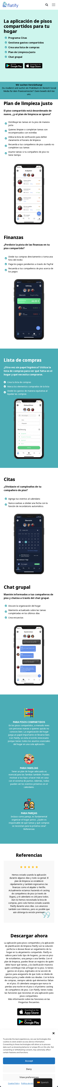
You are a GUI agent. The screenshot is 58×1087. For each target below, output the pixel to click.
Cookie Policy (14, 1083)
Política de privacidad (30, 1083)
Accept (29, 1060)
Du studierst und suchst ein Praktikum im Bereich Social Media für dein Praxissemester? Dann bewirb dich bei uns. (29, 91)
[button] (53, 1033)
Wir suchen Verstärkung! (29, 84)
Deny (29, 1069)
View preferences (29, 1077)
